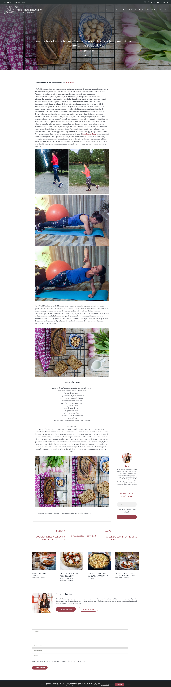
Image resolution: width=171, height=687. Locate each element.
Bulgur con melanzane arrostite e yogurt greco (126, 574)
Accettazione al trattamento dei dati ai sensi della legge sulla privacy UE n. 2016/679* (128, 511)
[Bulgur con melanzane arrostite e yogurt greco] (127, 551)
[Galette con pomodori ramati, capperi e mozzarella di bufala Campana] (71, 551)
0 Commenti (42, 577)
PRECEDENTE (78, 536)
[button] (165, 9)
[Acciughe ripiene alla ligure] (44, 551)
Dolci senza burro (58, 513)
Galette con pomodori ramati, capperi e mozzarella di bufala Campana (69, 576)
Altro (108, 531)
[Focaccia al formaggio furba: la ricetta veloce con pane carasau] (99, 551)
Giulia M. (70, 82)
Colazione (85, 35)
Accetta (119, 684)
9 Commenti (70, 580)
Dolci (50, 513)
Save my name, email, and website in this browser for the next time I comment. (61, 661)
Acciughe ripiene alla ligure (41, 574)
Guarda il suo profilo (65, 609)
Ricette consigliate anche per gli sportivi (79, 513)
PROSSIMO (91, 536)
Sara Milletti (80, 51)
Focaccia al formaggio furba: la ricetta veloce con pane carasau (98, 575)
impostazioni (105, 685)
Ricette (65, 513)
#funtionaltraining (89, 134)
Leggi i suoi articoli (88, 609)
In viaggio (61, 531)
